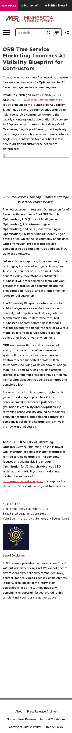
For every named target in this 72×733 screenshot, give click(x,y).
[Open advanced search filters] (57, 33)
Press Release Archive (42, 711)
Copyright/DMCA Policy (25, 727)
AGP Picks (9, 5)
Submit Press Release (21, 719)
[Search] (49, 33)
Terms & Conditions (52, 719)
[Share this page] (66, 32)
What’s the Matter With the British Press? (37, 5)
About (19, 711)
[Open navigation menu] (6, 32)
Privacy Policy (53, 727)
